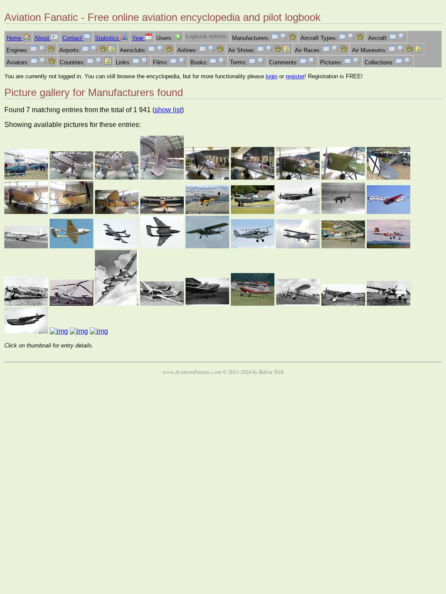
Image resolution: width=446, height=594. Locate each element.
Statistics (108, 38)
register (295, 76)
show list (168, 109)
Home (15, 38)
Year (138, 38)
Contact (73, 38)
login (271, 76)
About (42, 38)
